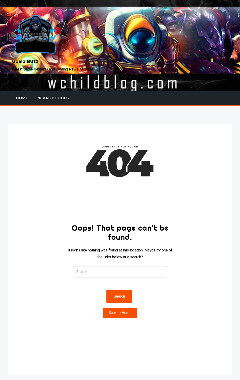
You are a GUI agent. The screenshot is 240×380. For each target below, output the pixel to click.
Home (22, 98)
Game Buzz (25, 61)
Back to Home (120, 312)
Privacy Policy (53, 98)
